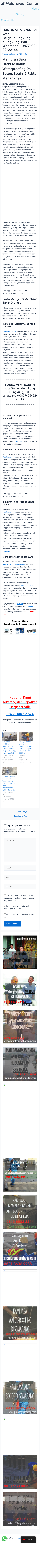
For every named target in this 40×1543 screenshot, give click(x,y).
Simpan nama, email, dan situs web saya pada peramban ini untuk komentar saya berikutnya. (19, 898)
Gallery (20, 14)
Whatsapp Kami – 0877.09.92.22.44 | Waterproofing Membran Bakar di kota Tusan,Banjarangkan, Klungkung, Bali (9, 783)
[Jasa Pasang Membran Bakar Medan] (19, 1064)
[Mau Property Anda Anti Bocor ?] (19, 1435)
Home (35, 8)
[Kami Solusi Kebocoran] (19, 1175)
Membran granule (9, 331)
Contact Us (7, 20)
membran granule (9, 512)
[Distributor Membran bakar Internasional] (19, 952)
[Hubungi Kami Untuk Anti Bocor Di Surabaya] (19, 1101)
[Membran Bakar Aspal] (19, 989)
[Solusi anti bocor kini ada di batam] (19, 1360)
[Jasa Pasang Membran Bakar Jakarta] (19, 1138)
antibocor (31, 606)
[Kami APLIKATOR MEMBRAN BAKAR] (19, 1212)
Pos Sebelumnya (20, 812)
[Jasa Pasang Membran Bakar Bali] (19, 1026)
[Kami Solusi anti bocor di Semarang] (19, 1397)
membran (19, 441)
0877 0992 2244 (20, 714)
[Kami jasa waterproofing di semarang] (19, 1323)
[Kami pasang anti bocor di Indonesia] (19, 1472)
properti (20, 604)
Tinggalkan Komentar (10, 54)
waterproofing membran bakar (13, 564)
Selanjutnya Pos (20, 816)
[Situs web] (20, 887)
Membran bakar (27, 585)
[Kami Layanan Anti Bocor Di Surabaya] (19, 1249)
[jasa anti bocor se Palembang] (19, 1509)
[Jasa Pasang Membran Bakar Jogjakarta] (19, 1286)
